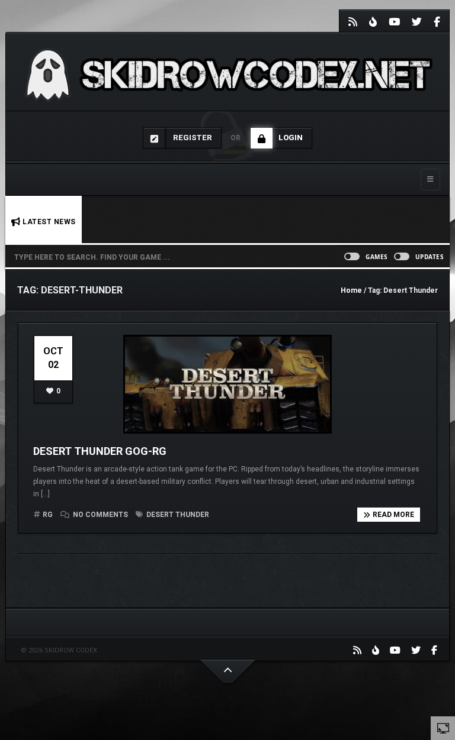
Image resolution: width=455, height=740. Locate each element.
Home (351, 290)
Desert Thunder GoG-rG (99, 451)
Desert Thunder (177, 514)
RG (48, 514)
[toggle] (443, 727)
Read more (393, 514)
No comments (100, 514)
